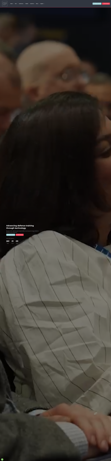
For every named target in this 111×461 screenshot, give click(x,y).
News (37, 3)
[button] (97, 4)
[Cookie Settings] (2, 459)
